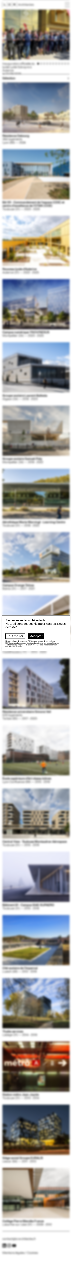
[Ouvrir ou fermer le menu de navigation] (67, 5)
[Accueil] (18, 5)
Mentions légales (13, 1253)
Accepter (36, 636)
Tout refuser (15, 636)
